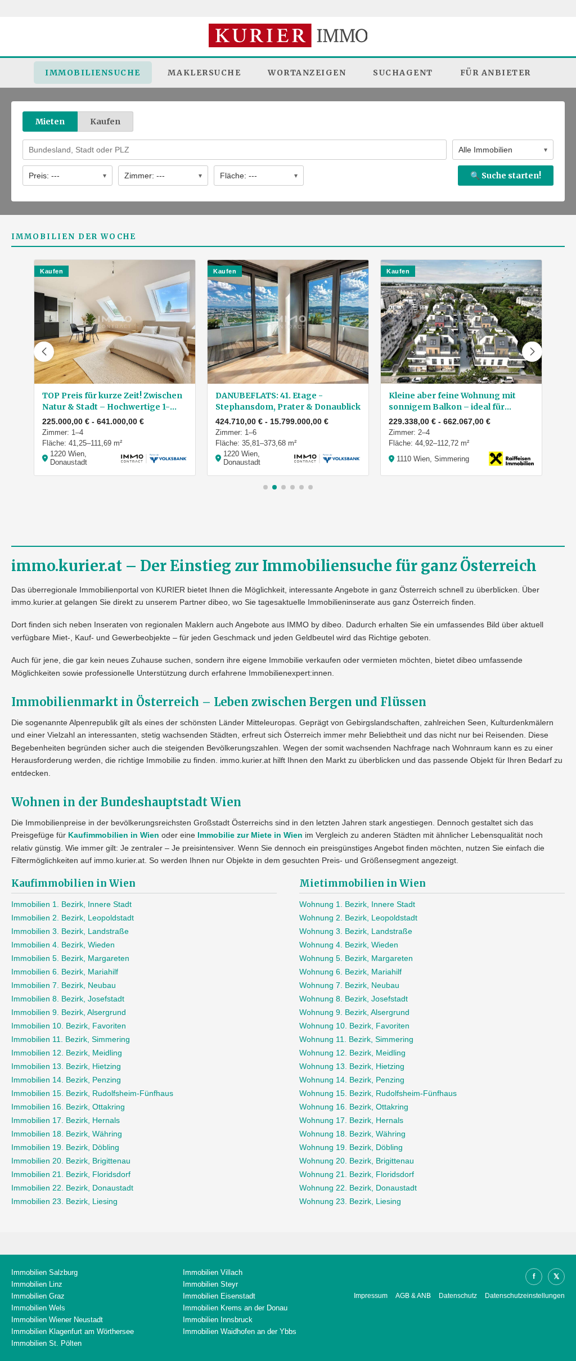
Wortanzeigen (307, 73)
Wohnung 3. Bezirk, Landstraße (355, 931)
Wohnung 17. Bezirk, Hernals (351, 1120)
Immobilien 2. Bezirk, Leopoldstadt (72, 917)
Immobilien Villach (212, 1272)
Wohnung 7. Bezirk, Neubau (349, 985)
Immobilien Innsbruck (218, 1319)
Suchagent (403, 73)
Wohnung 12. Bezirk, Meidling (352, 1052)
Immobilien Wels (38, 1308)
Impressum (371, 1296)
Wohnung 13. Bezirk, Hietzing (351, 1066)
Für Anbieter (495, 73)
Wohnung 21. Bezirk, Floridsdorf (356, 1174)
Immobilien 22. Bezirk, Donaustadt (72, 1187)
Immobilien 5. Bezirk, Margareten (70, 958)
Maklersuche (204, 73)
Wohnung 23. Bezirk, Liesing (350, 1201)
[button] (44, 352)
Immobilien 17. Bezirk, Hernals (65, 1120)
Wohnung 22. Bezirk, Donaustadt (358, 1187)
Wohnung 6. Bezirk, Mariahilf (350, 971)
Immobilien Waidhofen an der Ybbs (239, 1331)
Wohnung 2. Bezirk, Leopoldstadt (358, 917)
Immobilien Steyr (210, 1284)
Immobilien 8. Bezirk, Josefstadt (67, 998)
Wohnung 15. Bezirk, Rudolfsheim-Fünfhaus (378, 1093)
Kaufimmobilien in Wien (113, 834)
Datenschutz (458, 1296)
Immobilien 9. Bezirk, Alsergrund (68, 1012)
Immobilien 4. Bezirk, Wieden (63, 944)
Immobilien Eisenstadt (219, 1296)
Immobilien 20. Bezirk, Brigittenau (70, 1160)
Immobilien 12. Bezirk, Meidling (66, 1052)
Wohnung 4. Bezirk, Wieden (348, 944)
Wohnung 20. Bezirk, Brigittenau (356, 1160)
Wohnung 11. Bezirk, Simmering (356, 1039)
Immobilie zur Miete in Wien (250, 834)
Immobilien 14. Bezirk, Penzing (66, 1079)
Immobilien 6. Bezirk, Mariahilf (64, 971)
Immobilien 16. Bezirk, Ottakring (68, 1106)
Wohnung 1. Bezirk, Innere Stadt (357, 904)
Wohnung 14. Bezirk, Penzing (351, 1079)
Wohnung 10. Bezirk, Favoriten (354, 1025)
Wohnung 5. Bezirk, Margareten (356, 958)
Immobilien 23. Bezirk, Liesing (64, 1201)
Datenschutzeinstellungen (525, 1296)
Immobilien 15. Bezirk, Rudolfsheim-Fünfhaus (92, 1093)
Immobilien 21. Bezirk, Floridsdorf (70, 1174)
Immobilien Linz (36, 1284)
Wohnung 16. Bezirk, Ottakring (353, 1106)
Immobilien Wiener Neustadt (57, 1319)
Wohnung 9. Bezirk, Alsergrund (354, 1012)
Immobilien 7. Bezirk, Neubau (63, 985)
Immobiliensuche (93, 73)
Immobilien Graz (38, 1296)
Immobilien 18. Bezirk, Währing (66, 1133)
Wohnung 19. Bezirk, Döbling (351, 1147)
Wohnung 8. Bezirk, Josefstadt (353, 998)
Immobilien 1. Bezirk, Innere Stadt (71, 904)
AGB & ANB (413, 1296)
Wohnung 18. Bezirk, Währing (352, 1133)
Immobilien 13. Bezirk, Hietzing (66, 1066)
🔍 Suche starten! (505, 175)
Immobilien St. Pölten (46, 1343)
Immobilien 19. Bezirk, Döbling (65, 1147)
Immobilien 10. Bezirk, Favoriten (68, 1025)
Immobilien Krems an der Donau (235, 1308)
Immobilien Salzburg (44, 1272)
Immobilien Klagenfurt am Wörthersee (72, 1331)
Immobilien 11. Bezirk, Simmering (70, 1039)
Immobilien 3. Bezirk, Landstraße (70, 931)
